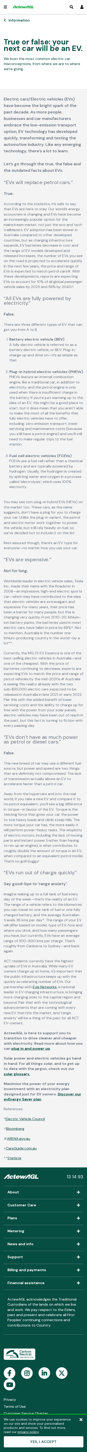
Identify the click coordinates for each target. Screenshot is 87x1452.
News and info (20, 1244)
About (13, 1192)
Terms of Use (15, 1406)
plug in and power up (30, 1048)
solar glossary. (17, 1074)
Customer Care (21, 1205)
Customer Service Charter (26, 1413)
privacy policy (28, 1432)
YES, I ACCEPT (43, 1441)
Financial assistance (26, 1283)
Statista (14, 1158)
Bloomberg (15, 1128)
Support (15, 1257)
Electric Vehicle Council (25, 1118)
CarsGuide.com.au (21, 1148)
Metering (15, 1231)
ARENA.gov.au (18, 1138)
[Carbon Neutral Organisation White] (19, 1354)
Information (19, 20)
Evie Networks (45, 987)
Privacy (10, 1399)
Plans (12, 1218)
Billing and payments (26, 1270)
